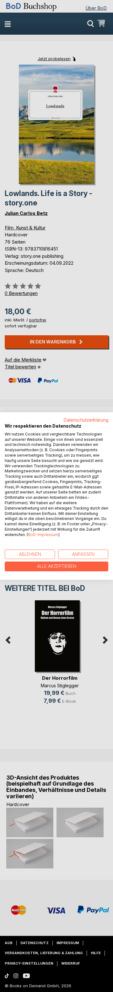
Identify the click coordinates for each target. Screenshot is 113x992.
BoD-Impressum (43, 534)
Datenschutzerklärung (86, 420)
